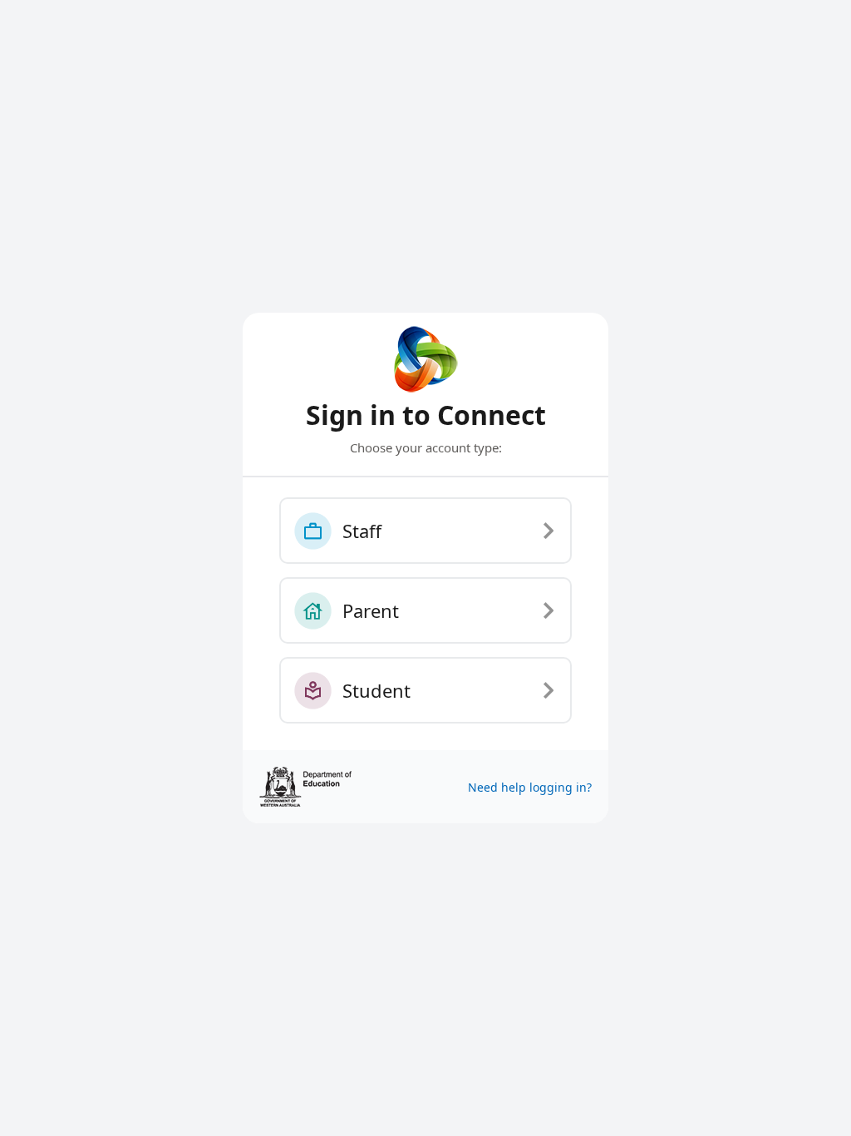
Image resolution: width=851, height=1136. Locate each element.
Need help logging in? (530, 787)
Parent (370, 610)
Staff (361, 530)
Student (376, 690)
